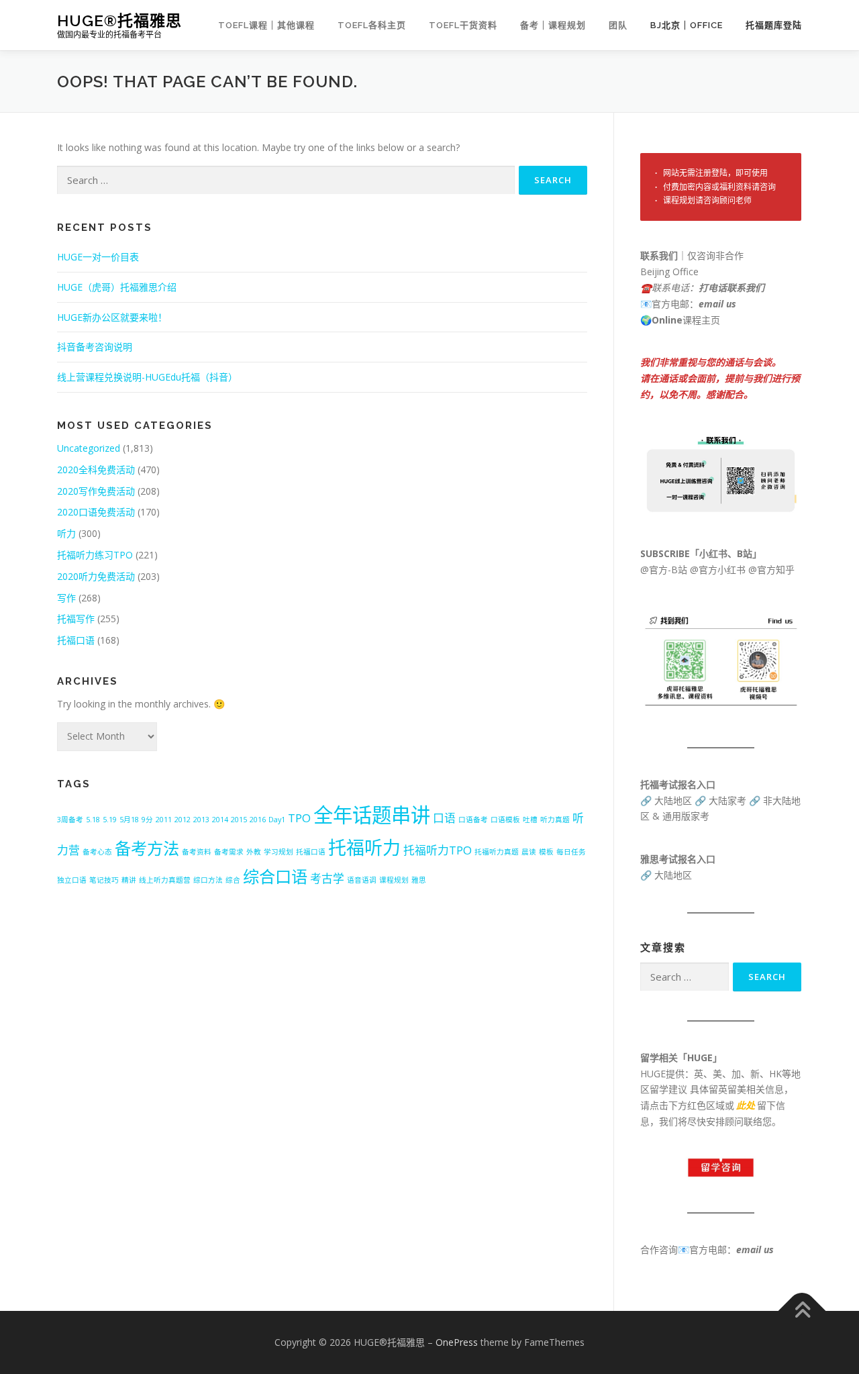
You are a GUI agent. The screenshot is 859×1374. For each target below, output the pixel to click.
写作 (66, 597)
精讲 (128, 880)
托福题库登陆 (774, 25)
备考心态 (97, 851)
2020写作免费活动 (96, 491)
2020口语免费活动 (96, 511)
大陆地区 (673, 800)
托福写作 (76, 618)
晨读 (528, 851)
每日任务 (571, 851)
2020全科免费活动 (96, 469)
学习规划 (278, 851)
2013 (201, 819)
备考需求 (229, 851)
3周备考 (70, 819)
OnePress (457, 1342)
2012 (182, 819)
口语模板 (505, 819)
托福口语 (76, 640)
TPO (299, 818)
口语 (444, 818)
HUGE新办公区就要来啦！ (112, 317)
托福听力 (364, 847)
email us (717, 303)
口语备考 (473, 819)
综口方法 (208, 880)
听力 (66, 533)
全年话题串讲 (371, 814)
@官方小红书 (716, 569)
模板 (546, 851)
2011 (164, 819)
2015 (239, 819)
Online (667, 319)
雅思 (418, 880)
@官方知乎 (771, 569)
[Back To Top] (802, 1311)
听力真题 (555, 819)
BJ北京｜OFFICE (686, 25)
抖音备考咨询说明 (94, 346)
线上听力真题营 (165, 880)
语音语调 (361, 880)
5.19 (110, 819)
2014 (220, 819)
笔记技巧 (104, 880)
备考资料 (196, 851)
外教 (253, 851)
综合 (232, 880)
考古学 (327, 878)
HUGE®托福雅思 (119, 20)
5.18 (93, 819)
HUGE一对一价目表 (98, 256)
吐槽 (530, 819)
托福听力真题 (496, 851)
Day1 (276, 819)
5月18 (129, 819)
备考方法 (147, 848)
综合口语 (275, 876)
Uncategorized (88, 448)
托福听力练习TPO (95, 554)
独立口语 (72, 880)
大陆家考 (727, 800)
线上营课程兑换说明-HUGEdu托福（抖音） (147, 377)
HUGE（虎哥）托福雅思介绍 (116, 287)
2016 (258, 819)
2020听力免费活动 (96, 576)
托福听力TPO (437, 850)
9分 (147, 819)
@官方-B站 (663, 569)
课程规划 (394, 880)
